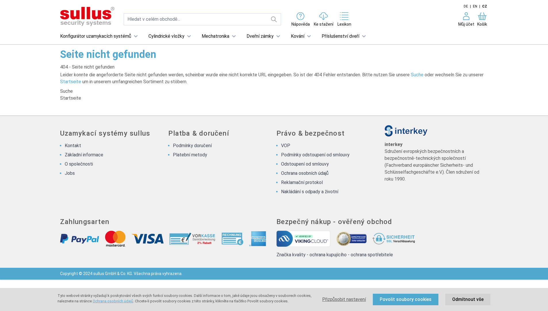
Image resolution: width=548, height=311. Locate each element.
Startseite (70, 81)
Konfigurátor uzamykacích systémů (95, 36)
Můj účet (466, 24)
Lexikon (344, 24)
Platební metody (190, 155)
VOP (285, 145)
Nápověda (300, 24)
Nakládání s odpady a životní (309, 191)
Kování (297, 36)
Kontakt (73, 145)
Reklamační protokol (302, 182)
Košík (482, 24)
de (466, 6)
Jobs (70, 173)
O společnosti (79, 164)
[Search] (274, 19)
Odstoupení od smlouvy (305, 164)
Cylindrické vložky (166, 36)
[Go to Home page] (87, 16)
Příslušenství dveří (340, 36)
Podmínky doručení (192, 145)
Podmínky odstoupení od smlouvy (315, 155)
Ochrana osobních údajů (113, 301)
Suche (417, 74)
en (475, 6)
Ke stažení (323, 24)
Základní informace (84, 155)
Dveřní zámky (260, 36)
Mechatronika (215, 36)
